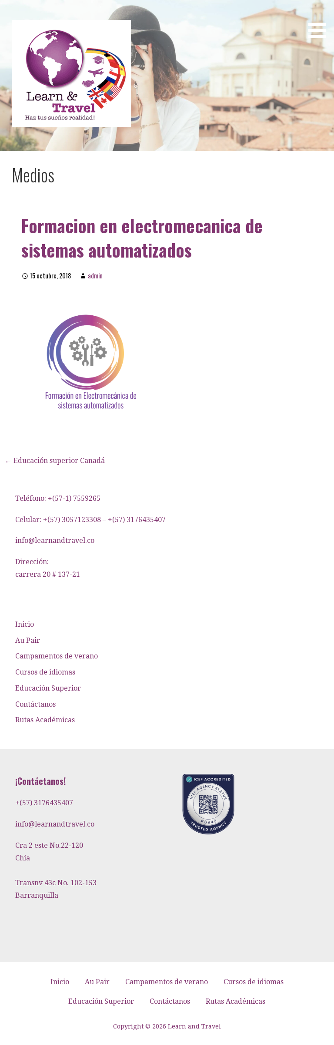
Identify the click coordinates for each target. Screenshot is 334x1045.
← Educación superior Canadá (55, 460)
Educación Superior (48, 688)
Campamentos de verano (56, 656)
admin (95, 275)
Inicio (24, 624)
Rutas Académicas (45, 720)
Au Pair (27, 640)
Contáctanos (35, 704)
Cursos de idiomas (45, 672)
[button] (320, 20)
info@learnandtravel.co (54, 540)
